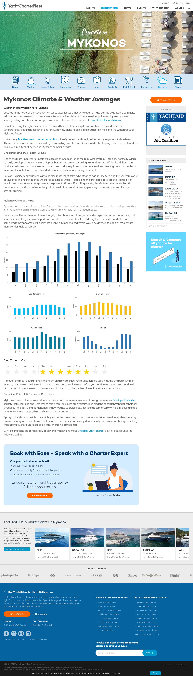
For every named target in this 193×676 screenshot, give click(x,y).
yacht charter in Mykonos (106, 120)
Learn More (117, 673)
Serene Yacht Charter (146, 606)
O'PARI (168, 166)
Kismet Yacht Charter (146, 622)
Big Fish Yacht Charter (147, 614)
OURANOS (171, 213)
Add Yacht (22, 639)
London (8, 621)
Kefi (109, 550)
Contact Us (9, 639)
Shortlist (165, 3)
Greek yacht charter (124, 400)
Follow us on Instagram (21, 633)
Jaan (181, 550)
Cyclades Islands (12, 15)
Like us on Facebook (6, 633)
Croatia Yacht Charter (107, 622)
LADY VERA (171, 188)
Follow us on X (14, 633)
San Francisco (40, 621)
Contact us (40, 614)
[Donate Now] (166, 130)
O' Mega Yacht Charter (147, 610)
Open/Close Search (189, 8)
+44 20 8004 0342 (15, 624)
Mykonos (25, 15)
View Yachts (167, 100)
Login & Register (183, 3)
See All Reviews (156, 226)
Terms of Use (167, 665)
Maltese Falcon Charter (147, 630)
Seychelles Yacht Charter (108, 626)
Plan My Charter (17, 613)
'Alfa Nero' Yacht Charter (147, 626)
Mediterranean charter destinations (38, 139)
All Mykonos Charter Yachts (16, 549)
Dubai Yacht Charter (106, 630)
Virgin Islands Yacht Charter (110, 610)
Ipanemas (148, 550)
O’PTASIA (170, 177)
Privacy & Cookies (182, 665)
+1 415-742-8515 (42, 624)
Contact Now (39, 495)
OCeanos (78, 550)
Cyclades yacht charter (91, 430)
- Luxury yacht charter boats (30, 5)
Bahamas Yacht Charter (108, 618)
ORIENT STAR (172, 202)
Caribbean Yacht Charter (108, 614)
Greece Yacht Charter (107, 602)
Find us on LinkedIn (28, 633)
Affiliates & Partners (39, 639)
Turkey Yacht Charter (107, 606)
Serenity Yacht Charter (147, 618)
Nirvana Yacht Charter (146, 602)
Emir (39, 550)
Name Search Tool (151, 634)
